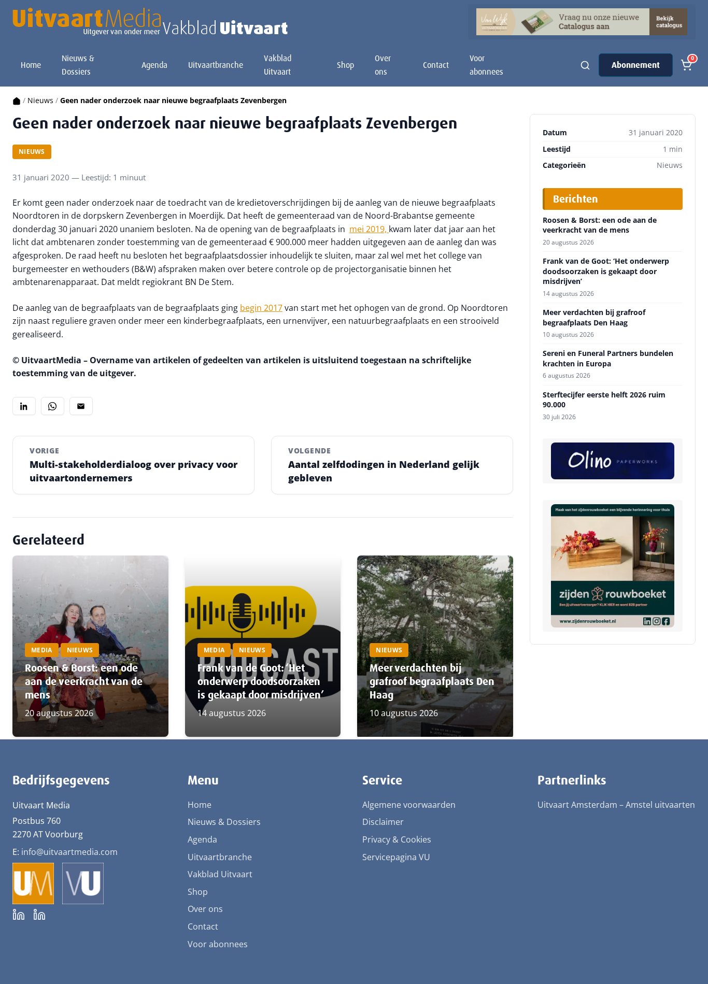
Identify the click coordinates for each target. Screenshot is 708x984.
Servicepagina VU (396, 857)
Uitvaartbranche (215, 65)
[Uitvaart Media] (150, 22)
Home (31, 65)
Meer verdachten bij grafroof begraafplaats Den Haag (432, 681)
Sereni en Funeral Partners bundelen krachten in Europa (608, 358)
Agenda (154, 65)
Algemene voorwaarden (409, 804)
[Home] (16, 100)
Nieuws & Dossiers (78, 65)
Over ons (383, 65)
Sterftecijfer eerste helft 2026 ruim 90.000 (604, 400)
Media (41, 650)
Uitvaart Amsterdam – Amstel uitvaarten (616, 804)
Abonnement (636, 65)
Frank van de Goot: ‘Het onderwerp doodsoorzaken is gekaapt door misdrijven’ (260, 681)
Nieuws (40, 100)
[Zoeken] (585, 65)
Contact (436, 65)
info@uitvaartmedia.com (69, 852)
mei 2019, (369, 229)
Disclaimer (383, 822)
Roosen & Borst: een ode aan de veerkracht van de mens (84, 681)
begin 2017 (261, 307)
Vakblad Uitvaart (277, 65)
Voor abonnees (486, 65)
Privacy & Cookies (396, 839)
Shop (345, 65)
